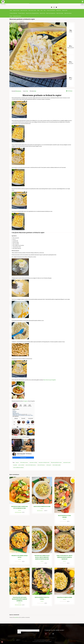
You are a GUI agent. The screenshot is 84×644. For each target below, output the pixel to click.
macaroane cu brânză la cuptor (44, 462)
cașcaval (17, 462)
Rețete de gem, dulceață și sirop (32, 13)
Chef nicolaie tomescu (24, 462)
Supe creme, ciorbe (32, 10)
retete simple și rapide (56, 464)
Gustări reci (58, 10)
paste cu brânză (21, 464)
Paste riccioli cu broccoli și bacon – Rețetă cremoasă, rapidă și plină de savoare (42, 557)
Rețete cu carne (16, 10)
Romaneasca (18, 91)
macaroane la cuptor (66, 462)
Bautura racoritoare (17, 16)
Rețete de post (42, 13)
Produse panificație (13, 13)
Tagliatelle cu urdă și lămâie (64, 597)
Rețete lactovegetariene (50, 13)
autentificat (16, 617)
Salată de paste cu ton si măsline (64, 516)
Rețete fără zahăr (59, 13)
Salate (38, 10)
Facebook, (20, 437)
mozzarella (15, 464)
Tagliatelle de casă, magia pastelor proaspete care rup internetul (19, 599)
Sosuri (11, 16)
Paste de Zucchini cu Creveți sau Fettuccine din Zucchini (19, 507)
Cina (27, 91)
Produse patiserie (21, 13)
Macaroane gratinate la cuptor (56, 462)
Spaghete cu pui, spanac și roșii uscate (19, 556)
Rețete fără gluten (67, 13)
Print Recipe (69, 90)
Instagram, (25, 401)
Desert (11, 10)
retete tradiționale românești (18, 467)
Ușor (35, 91)
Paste (42, 10)
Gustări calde (64, 10)
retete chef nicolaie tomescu (31, 464)
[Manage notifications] (2, 642)
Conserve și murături (51, 10)
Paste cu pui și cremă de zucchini (42, 506)
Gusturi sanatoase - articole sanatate (44, 641)
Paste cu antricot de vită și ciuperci (42, 598)
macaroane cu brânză (33, 462)
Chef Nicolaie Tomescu (45, 640)
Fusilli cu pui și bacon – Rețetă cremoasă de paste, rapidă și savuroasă (64, 557)
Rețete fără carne (24, 10)
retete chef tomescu (41, 464)
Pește (45, 10)
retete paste (48, 464)
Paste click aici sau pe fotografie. (49, 379)
